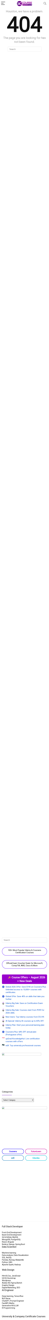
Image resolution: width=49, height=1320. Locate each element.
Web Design (8, 1269)
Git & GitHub (7, 1237)
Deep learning (7, 1296)
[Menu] (3, 3)
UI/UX (4, 1278)
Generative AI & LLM (10, 1306)
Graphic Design (8, 1285)
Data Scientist (9, 1246)
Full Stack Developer (12, 1226)
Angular (11, 1242)
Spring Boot (20, 1244)
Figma (13, 1283)
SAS (10, 1262)
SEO (18, 1288)
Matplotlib (20, 1260)
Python (5, 1262)
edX (13, 1158)
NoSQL (9, 1257)
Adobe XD (6, 1283)
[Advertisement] (24, 1189)
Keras (8, 1298)
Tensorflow (18, 1296)
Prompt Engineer (17, 1301)
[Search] (45, 3)
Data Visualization (21, 1255)
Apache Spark (8, 1265)
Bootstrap (11, 1278)
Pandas (5, 1260)
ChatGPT (5, 1301)
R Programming (8, 1308)
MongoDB (6, 1239)
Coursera (13, 1151)
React (4, 1242)
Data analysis (7, 1255)
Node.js (5, 1244)
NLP (3, 1298)
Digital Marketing (9, 1288)
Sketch (19, 1283)
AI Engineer (8, 1290)
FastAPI (5, 1303)
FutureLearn (36, 1151)
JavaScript (16, 1276)
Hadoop (17, 1265)
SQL (3, 1257)
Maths (11, 1303)
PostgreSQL (16, 1239)
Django (12, 1244)
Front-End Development (12, 1232)
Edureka (36, 1158)
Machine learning (9, 1253)
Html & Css (6, 1276)
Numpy (12, 1260)
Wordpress (6, 1280)
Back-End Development (11, 1235)
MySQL (15, 1237)
